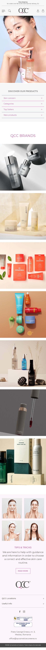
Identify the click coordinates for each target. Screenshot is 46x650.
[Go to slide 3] (23, 80)
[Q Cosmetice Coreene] (24, 11)
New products (10, 115)
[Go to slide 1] (17, 80)
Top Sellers (8, 109)
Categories (9, 104)
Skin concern (10, 98)
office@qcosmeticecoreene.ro (23, 638)
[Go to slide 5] (28, 81)
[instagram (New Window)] (25, 612)
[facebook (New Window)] (21, 612)
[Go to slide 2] (20, 80)
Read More (23, 571)
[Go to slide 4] (25, 80)
